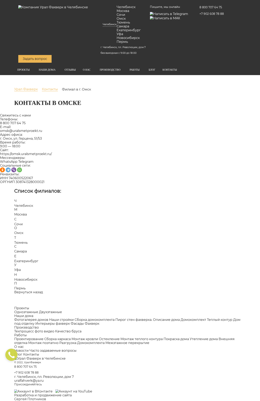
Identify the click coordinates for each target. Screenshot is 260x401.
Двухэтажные (50, 312)
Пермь (122, 42)
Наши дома (47, 69)
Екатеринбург (129, 30)
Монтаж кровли (85, 339)
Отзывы (70, 69)
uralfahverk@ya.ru (29, 381)
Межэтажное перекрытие (127, 343)
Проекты (23, 69)
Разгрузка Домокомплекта (82, 343)
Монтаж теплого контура (141, 339)
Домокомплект (193, 320)
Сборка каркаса (57, 339)
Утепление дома (204, 339)
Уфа (120, 34)
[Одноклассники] (2, 169)
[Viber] (13, 169)
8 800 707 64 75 (210, 7)
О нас (87, 69)
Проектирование (28, 339)
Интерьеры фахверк (52, 324)
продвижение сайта (55, 395)
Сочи (121, 15)
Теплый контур (219, 320)
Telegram (26, 162)
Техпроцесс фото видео (34, 331)
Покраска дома (176, 339)
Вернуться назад (28, 292)
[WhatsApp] (19, 169)
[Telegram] (8, 169)
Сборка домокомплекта (95, 320)
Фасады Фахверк (85, 324)
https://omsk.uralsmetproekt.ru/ (26, 154)
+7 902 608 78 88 (211, 14)
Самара (123, 26)
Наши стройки (61, 320)
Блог (152, 69)
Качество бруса (68, 331)
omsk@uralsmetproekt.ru (21, 131)
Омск (121, 18)
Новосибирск (128, 38)
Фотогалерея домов (31, 320)
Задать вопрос (35, 59)
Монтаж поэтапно (43, 343)
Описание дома (166, 320)
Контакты (169, 69)
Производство (110, 69)
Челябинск (110, 24)
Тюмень (123, 22)
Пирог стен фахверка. (133, 320)
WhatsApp (8, 162)
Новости (21, 350)
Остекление (109, 339)
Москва (123, 11)
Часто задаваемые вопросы (53, 350)
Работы (135, 69)
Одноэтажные (26, 312)
